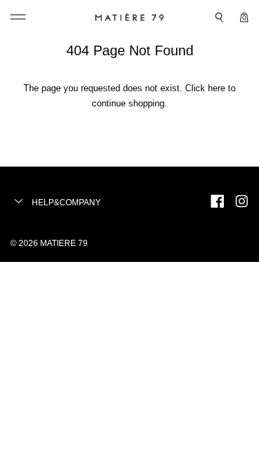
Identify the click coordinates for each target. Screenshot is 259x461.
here (216, 88)
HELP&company (65, 202)
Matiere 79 (64, 243)
